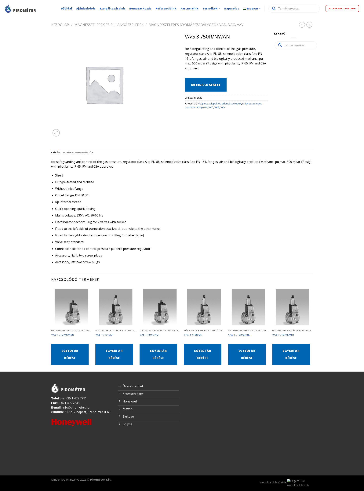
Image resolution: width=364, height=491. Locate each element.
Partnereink (189, 8)
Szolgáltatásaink (112, 8)
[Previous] (51, 328)
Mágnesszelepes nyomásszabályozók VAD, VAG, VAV (196, 24)
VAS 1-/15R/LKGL (238, 334)
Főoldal (66, 8)
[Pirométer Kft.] (21, 8)
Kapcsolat (231, 8)
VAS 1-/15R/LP (104, 334)
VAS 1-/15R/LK (193, 334)
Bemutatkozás (140, 8)
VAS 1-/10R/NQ (149, 334)
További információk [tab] (78, 152)
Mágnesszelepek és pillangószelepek (108, 24)
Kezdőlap (60, 24)
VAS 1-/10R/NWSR (62, 334)
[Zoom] (56, 132)
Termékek (209, 8)
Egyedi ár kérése (205, 84)
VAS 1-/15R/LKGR (283, 334)
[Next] (312, 328)
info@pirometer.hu (75, 407)
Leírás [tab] (55, 152)
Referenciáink (165, 8)
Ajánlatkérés (85, 8)
